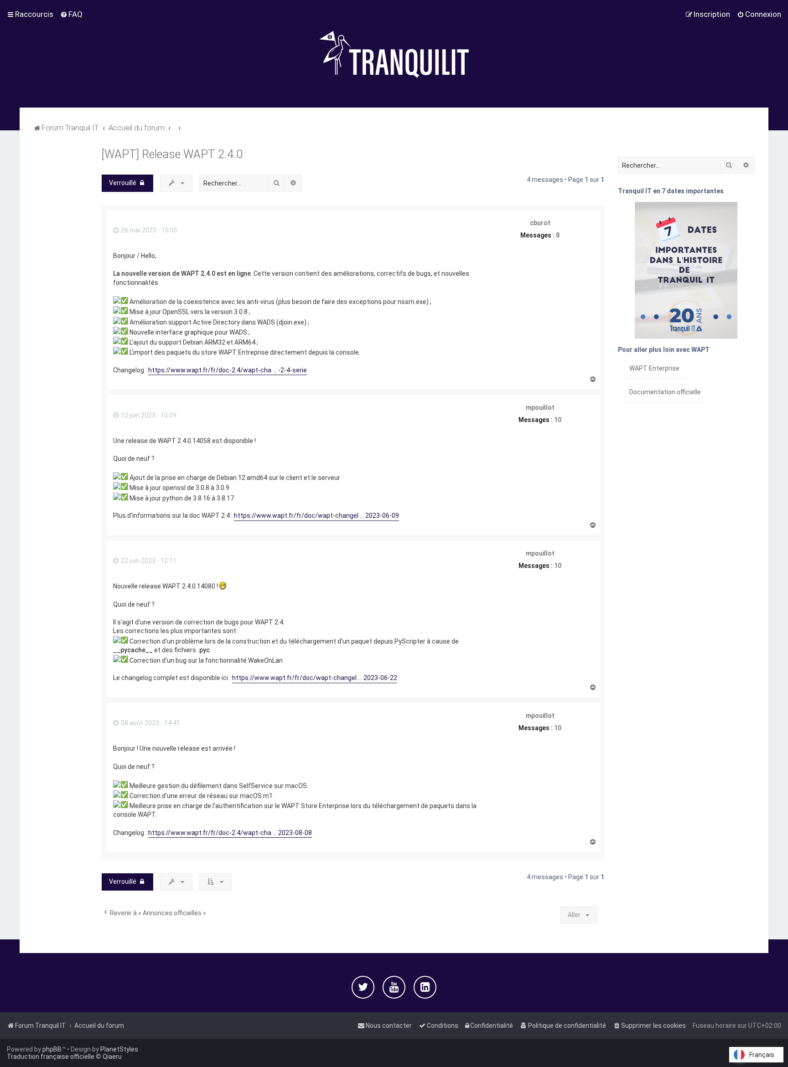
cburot (540, 223)
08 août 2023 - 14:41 (149, 723)
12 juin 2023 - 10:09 (147, 415)
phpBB (52, 1049)
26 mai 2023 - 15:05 (148, 230)
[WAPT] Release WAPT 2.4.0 (172, 154)
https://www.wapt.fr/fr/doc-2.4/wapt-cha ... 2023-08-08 (230, 832)
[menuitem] (71, 14)
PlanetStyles (119, 1049)
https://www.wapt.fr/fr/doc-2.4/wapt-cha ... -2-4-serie (227, 370)
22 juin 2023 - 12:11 (147, 560)
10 (557, 419)
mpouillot (540, 407)
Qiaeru (112, 1056)
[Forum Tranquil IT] (394, 54)
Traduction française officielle (50, 1056)
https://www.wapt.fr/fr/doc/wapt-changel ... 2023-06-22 (314, 677)
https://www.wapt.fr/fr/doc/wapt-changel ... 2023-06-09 (316, 515)
